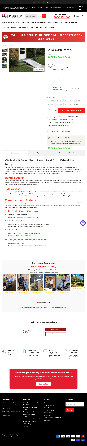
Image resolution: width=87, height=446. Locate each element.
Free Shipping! (21, 7)
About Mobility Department (9, 7)
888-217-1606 (58, 141)
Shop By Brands (7, 22)
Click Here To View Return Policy (58, 126)
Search (46, 403)
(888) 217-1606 (29, 307)
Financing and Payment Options (53, 7)
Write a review (55, 330)
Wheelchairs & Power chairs (40, 22)
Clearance (5, 27)
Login (78, 16)
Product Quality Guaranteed (67, 153)
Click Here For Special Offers (55, 88)
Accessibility (48, 420)
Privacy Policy (48, 413)
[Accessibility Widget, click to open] (83, 223)
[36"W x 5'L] (68, 106)
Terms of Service (49, 405)
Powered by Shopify (7, 437)
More (13, 27)
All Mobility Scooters (29, 421)
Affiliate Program (28, 424)
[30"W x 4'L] (59, 102)
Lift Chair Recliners (70, 22)
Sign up (69, 410)
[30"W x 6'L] (77, 102)
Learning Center (49, 27)
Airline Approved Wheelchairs (32, 419)
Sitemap (25, 426)
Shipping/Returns (49, 410)
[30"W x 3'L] (51, 102)
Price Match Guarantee (51, 408)
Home (4, 45)
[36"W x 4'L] (59, 106)
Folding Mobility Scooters (30, 412)
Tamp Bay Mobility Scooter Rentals (30, 27)
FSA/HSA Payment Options (69, 7)
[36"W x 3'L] (51, 106)
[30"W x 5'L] (68, 102)
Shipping (39, 153)
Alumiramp (52, 54)
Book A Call (43, 384)
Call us (75, 88)
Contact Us (41, 7)
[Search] (44, 16)
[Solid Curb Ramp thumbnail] (4, 50)
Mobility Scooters (22, 22)
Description (15, 153)
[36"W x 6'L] (77, 106)
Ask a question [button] (55, 334)
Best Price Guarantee (31, 7)
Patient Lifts (57, 22)
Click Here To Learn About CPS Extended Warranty (15, 8)
